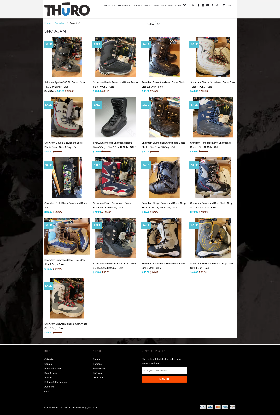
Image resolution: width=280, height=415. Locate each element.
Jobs (46, 391)
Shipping (48, 377)
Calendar (49, 359)
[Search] (217, 6)
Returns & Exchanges (55, 382)
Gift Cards (175, 5)
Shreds (109, 5)
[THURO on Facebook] (189, 6)
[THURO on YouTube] (193, 6)
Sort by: (151, 24)
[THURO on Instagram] (203, 6)
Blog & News (50, 373)
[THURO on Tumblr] (198, 6)
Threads (124, 5)
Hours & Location (53, 368)
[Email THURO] (207, 6)
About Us (49, 386)
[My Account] (212, 6)
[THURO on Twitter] (184, 6)
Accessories (142, 5)
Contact (48, 363)
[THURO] (67, 9)
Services (160, 5)
